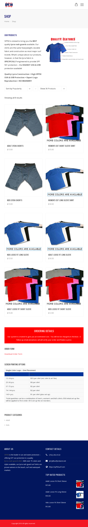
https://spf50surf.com (57, 467)
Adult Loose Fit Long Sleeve (59, 254)
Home (6, 21)
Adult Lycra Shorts (15, 145)
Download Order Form (13, 354)
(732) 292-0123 (54, 455)
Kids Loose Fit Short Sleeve (59, 309)
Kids (7, 425)
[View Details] (23, 123)
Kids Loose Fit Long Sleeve (18, 254)
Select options (34, 147)
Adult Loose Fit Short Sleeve (19, 309)
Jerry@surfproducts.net (57, 461)
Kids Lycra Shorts (14, 200)
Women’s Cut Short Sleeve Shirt (61, 145)
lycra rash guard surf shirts (29, 464)
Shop (14, 21)
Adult (8, 420)
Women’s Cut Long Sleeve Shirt (61, 200)
